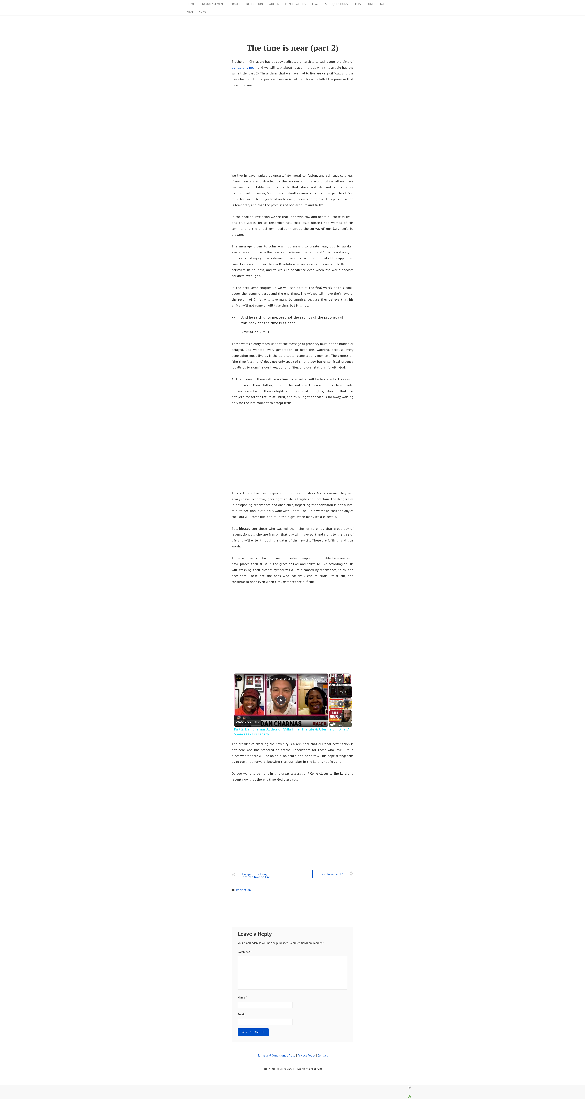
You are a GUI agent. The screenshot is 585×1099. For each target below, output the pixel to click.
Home (191, 4)
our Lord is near (244, 67)
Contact (322, 1055)
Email (242, 1014)
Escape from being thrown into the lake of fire (260, 875)
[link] (239, 678)
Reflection (254, 4)
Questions (340, 4)
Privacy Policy (306, 1055)
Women (274, 4)
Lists (357, 4)
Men (190, 11)
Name (242, 997)
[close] (293, 1087)
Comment (245, 952)
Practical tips (295, 4)
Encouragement (212, 4)
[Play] (340, 704)
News (202, 11)
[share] (322, 677)
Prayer (235, 4)
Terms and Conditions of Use (276, 1055)
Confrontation (378, 4)
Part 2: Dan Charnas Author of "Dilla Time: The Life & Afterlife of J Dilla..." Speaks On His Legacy (280, 678)
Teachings (319, 4)
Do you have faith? (330, 874)
